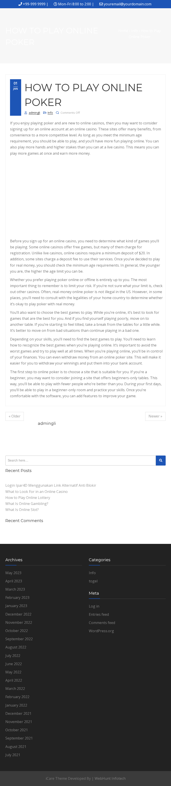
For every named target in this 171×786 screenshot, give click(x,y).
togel (93, 581)
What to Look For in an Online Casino (36, 491)
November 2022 (18, 622)
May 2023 (13, 572)
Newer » (155, 416)
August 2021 (15, 746)
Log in (94, 606)
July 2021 (12, 754)
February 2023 (17, 597)
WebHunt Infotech (110, 778)
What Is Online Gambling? (26, 503)
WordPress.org (101, 630)
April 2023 (13, 581)
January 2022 (16, 705)
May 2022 (13, 672)
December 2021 (18, 713)
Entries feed (99, 614)
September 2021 (19, 738)
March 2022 (15, 688)
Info (50, 113)
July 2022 (12, 655)
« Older (14, 416)
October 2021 (16, 729)
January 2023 (16, 605)
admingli (34, 113)
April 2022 (13, 680)
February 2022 (17, 696)
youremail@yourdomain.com (127, 4)
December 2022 (18, 614)
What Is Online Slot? (22, 509)
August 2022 (15, 647)
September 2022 (19, 638)
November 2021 (18, 721)
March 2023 (15, 589)
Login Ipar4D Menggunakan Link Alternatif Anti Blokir (50, 485)
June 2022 (13, 663)
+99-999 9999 (34, 4)
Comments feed (102, 622)
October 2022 (16, 630)
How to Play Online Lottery (27, 497)
